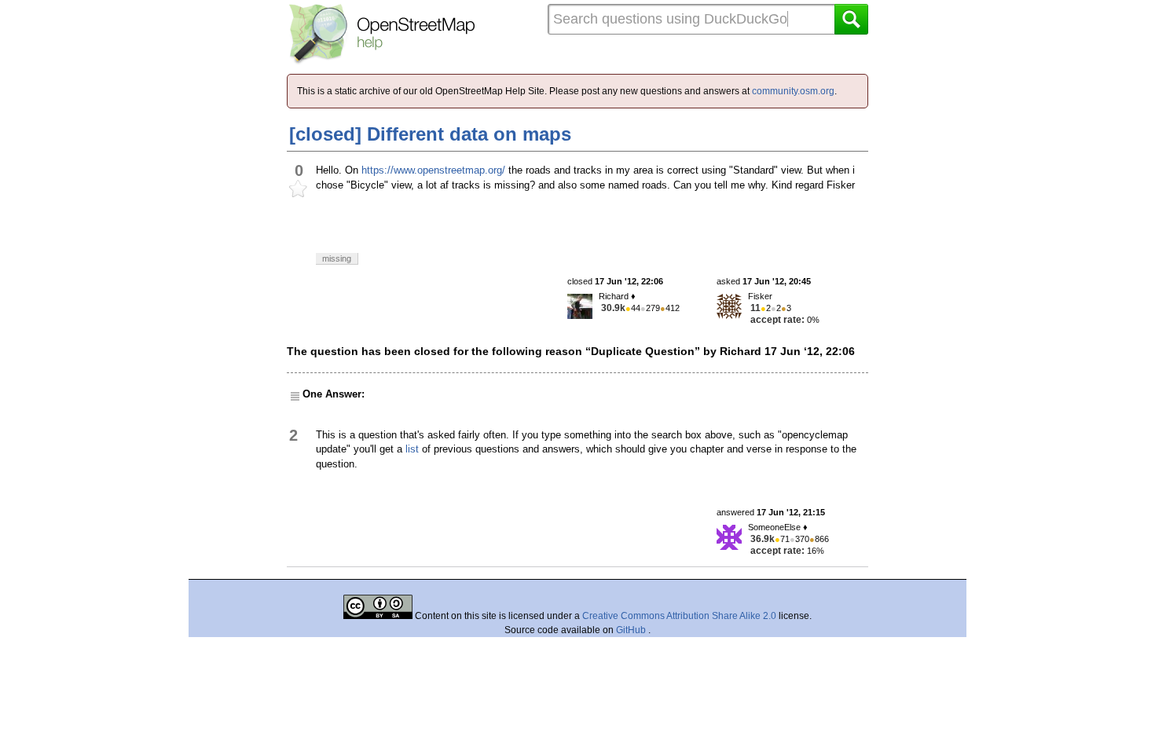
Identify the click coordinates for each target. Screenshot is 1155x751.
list (412, 449)
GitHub (632, 630)
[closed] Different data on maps (430, 134)
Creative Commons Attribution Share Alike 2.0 (679, 615)
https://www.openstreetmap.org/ (433, 170)
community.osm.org (793, 91)
